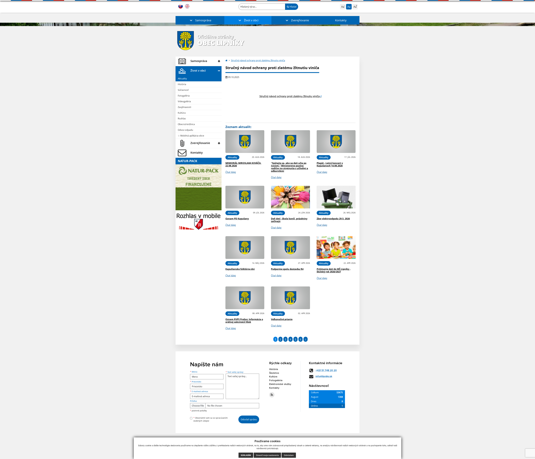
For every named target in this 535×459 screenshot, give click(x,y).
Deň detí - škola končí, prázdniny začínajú (289, 220)
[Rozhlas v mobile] (199, 220)
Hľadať (292, 6)
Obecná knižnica (186, 124)
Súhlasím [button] (246, 455)
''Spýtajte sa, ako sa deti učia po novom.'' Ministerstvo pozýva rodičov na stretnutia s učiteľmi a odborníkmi (289, 167)
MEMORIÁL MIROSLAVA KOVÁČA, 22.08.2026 (243, 164)
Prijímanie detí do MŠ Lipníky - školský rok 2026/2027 (333, 270)
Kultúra (182, 112)
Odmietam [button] (289, 455)
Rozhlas (182, 118)
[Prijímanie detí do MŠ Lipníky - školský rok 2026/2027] (336, 247)
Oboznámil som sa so (210, 419)
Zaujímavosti (184, 107)
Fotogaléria (184, 95)
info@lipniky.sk (324, 376)
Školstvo (274, 373)
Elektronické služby (280, 384)
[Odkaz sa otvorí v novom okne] (271, 394)
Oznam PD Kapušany (237, 218)
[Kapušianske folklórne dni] (244, 247)
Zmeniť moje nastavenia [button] (267, 455)
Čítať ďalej (230, 172)
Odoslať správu (249, 419)
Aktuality (182, 78)
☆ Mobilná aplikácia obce (191, 135)
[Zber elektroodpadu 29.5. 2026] (336, 197)
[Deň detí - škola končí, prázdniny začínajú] (290, 197)
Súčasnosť (183, 89)
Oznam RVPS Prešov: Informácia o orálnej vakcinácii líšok (244, 321)
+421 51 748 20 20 (326, 370)
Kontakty (340, 20)
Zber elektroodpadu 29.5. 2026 (333, 218)
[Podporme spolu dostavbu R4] (290, 247)
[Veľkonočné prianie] (290, 297)
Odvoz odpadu (185, 129)
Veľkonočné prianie (281, 319)
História (182, 84)
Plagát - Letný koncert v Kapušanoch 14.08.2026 (330, 164)
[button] (200, 20)
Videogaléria (184, 101)
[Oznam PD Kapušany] (244, 197)
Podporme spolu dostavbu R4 (287, 269)
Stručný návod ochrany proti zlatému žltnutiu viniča (258, 60)
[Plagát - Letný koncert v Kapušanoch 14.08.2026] (336, 141)
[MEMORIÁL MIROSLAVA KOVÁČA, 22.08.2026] (244, 141)
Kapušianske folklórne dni (240, 269)
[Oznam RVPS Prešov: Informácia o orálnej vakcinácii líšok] (244, 297)
